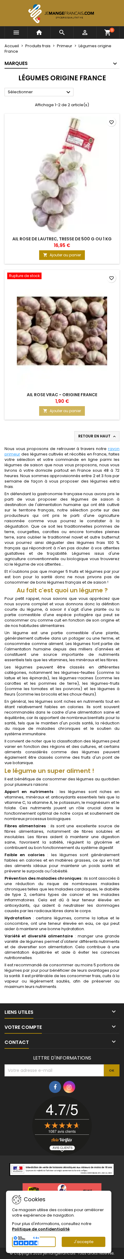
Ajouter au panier (62, 255)
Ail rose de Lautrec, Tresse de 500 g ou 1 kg (62, 239)
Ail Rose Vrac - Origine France (62, 395)
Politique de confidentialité (41, 1229)
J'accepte (84, 1242)
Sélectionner (40, 92)
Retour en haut (97, 436)
